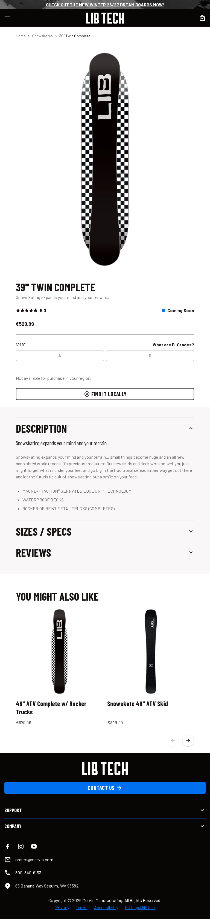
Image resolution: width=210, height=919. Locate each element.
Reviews (33, 552)
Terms (82, 907)
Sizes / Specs (44, 531)
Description (41, 428)
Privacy (62, 907)
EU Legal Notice (140, 907)
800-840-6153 (28, 872)
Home (20, 35)
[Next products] (188, 741)
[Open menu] (11, 18)
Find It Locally (108, 393)
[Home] (105, 18)
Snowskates (42, 35)
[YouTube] (34, 846)
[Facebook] (7, 846)
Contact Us (101, 787)
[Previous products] (173, 741)
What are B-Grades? (173, 344)
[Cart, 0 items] (202, 18)
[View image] (105, 159)
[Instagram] (21, 846)
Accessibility (106, 907)
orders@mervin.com (34, 859)
